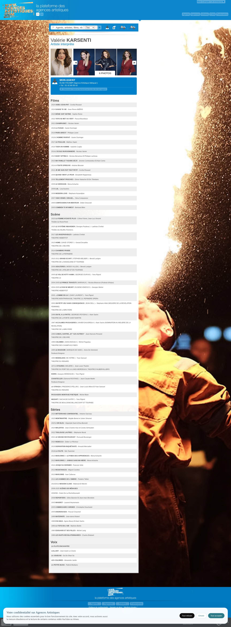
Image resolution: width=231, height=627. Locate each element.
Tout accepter (216, 616)
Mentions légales (130, 607)
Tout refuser (187, 616)
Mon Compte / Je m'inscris (209, 2)
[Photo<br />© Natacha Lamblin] (62, 75)
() (86, 83)
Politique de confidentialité (98, 607)
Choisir (201, 616)
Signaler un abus (116, 607)
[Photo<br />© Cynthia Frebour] (84, 75)
